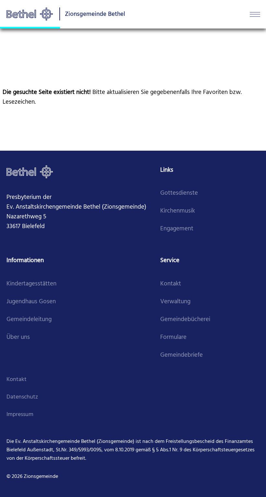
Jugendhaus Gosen (31, 302)
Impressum (19, 414)
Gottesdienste (179, 193)
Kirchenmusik (177, 211)
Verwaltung (175, 302)
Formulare (173, 337)
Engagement (176, 229)
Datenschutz (22, 397)
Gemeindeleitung (29, 320)
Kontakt (170, 284)
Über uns (18, 337)
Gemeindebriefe (181, 355)
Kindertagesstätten (31, 284)
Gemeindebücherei (185, 320)
